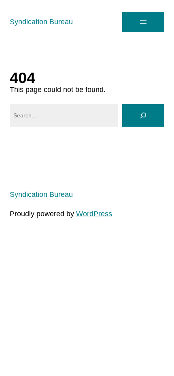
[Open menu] (143, 22)
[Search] (143, 115)
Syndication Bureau (41, 22)
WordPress (94, 214)
